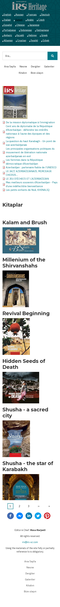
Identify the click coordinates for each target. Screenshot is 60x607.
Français (32, 14)
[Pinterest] (47, 515)
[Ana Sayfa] (29, 6)
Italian (7, 19)
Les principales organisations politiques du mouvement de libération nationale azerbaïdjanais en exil (30, 152)
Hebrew (32, 35)
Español (8, 25)
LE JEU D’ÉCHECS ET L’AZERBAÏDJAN (27, 178)
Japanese (34, 25)
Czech (41, 19)
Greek (44, 35)
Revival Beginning (26, 314)
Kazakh (20, 35)
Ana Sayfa (10, 66)
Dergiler (35, 66)
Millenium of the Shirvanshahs (23, 263)
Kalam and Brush (24, 223)
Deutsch (45, 14)
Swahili (34, 40)
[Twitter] (38, 515)
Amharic (8, 35)
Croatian (21, 40)
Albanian (8, 40)
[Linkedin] (29, 515)
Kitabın (23, 72)
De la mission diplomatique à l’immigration (30, 122)
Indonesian (26, 30)
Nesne (23, 66)
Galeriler (49, 66)
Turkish (18, 19)
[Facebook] (10, 515)
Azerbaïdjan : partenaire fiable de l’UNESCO (31, 167)
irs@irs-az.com (30, 542)
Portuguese (10, 30)
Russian (20, 14)
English (7, 14)
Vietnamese (42, 30)
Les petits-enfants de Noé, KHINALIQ (28, 189)
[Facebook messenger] (19, 515)
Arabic (30, 19)
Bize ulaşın (37, 72)
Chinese (20, 25)
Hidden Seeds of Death (23, 364)
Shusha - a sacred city (25, 413)
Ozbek (45, 40)
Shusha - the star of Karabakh (27, 466)
